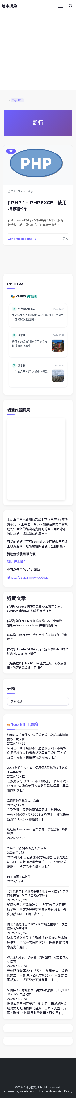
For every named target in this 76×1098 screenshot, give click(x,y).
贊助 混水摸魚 (16, 562)
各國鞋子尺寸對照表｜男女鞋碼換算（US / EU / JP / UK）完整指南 (38, 992)
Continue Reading (20, 238)
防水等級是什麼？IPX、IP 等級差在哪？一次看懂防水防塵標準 (37, 926)
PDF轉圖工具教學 (19, 877)
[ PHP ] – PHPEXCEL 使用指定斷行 (37, 206)
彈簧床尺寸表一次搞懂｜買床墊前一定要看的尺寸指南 (37, 959)
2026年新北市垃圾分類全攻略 (26, 848)
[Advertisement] (38, 52)
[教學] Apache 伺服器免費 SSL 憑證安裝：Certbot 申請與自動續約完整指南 (35, 609)
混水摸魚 (9, 5)
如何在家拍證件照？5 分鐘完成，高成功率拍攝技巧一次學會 (37, 737)
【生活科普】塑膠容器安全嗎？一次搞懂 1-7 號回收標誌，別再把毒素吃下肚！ (37, 893)
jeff (33, 191)
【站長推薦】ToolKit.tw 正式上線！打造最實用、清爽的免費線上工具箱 (36, 665)
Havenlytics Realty (60, 1091)
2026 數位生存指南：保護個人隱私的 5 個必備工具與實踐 (37, 770)
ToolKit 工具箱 (24, 724)
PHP (11, 151)
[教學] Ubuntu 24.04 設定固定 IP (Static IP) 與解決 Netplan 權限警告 (37, 651)
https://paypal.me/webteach (28, 577)
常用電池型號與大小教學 (23, 800)
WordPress (27, 1091)
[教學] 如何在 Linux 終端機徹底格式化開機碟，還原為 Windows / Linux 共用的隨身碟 (37, 623)
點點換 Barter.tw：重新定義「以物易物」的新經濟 (37, 637)
